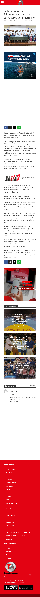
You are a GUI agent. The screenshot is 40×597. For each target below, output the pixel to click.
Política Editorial (10, 515)
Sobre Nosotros (11, 512)
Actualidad (9, 472)
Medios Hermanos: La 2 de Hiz (15, 529)
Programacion (10, 469)
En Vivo (8, 519)
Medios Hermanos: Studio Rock (15, 536)
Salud (8, 489)
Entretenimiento (11, 482)
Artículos (8, 496)
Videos (8, 499)
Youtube (8, 551)
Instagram (9, 558)
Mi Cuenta (9, 508)
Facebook (9, 548)
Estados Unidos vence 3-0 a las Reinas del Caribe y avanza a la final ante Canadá (20, 366)
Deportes (7, 8)
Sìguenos (9, 539)
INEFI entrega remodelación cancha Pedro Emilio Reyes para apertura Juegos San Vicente (20, 318)
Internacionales (10, 476)
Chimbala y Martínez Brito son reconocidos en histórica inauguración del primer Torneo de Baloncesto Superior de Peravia (20, 342)
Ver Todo (32, 385)
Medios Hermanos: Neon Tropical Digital (18, 532)
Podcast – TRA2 (10, 525)
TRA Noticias (18, 21)
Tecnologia (9, 486)
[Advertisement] (20, 101)
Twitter (8, 555)
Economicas (9, 493)
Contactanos (10, 522)
